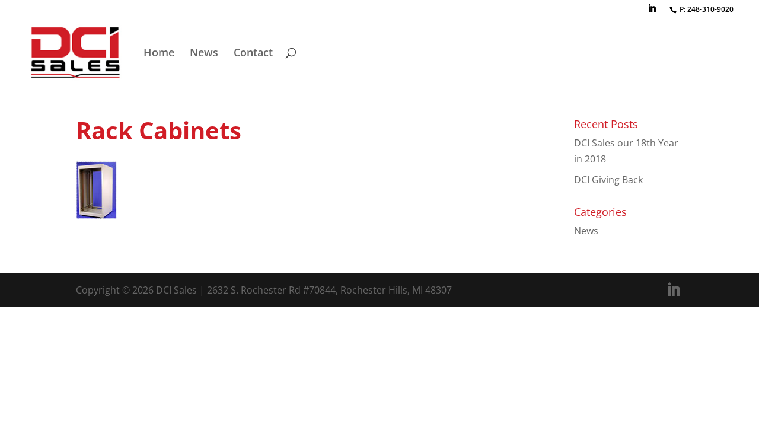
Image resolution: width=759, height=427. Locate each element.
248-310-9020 (710, 9)
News (204, 53)
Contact (253, 53)
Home (158, 53)
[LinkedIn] (652, 12)
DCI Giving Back (608, 179)
